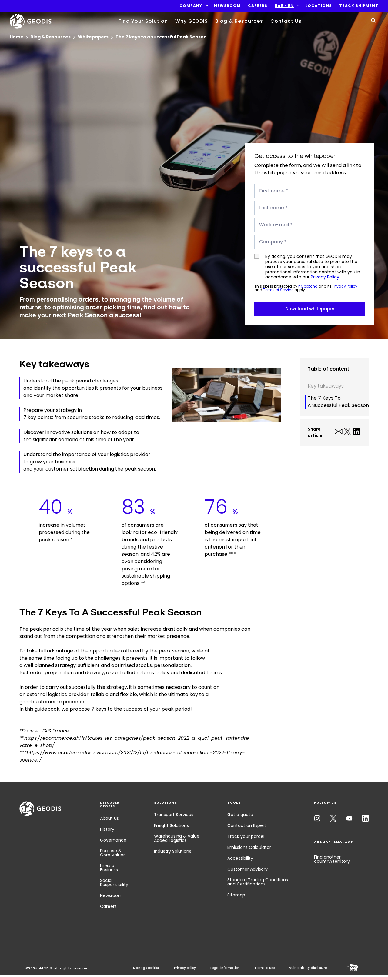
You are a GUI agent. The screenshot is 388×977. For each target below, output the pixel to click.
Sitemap (236, 895)
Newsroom (111, 895)
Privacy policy (185, 967)
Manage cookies (146, 967)
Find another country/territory (332, 859)
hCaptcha (308, 286)
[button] (190, 6)
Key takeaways (326, 385)
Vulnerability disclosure (308, 967)
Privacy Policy (325, 277)
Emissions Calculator (249, 847)
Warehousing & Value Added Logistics (176, 838)
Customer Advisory (247, 869)
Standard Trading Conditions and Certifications (257, 882)
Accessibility (240, 858)
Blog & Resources (239, 21)
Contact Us (286, 21)
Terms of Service (278, 289)
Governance (113, 840)
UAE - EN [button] (284, 6)
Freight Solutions (171, 825)
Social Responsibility (114, 882)
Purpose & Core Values (112, 853)
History (107, 829)
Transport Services (173, 814)
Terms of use (264, 967)
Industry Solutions (172, 851)
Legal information (225, 967)
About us (109, 818)
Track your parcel (245, 836)
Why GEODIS (191, 21)
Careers (108, 906)
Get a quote (240, 814)
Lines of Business (109, 867)
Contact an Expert (246, 825)
